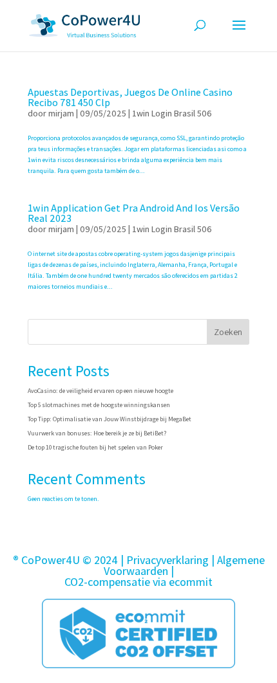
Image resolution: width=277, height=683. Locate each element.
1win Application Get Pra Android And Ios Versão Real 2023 (134, 213)
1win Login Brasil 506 (172, 113)
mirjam (61, 113)
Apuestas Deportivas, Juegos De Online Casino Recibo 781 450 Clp (130, 97)
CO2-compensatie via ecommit (138, 581)
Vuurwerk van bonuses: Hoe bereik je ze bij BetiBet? (97, 433)
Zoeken (228, 332)
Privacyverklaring (167, 559)
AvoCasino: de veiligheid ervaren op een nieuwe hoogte (100, 391)
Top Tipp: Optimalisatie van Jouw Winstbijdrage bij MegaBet (109, 419)
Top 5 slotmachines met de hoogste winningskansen (99, 405)
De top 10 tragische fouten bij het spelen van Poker (95, 447)
